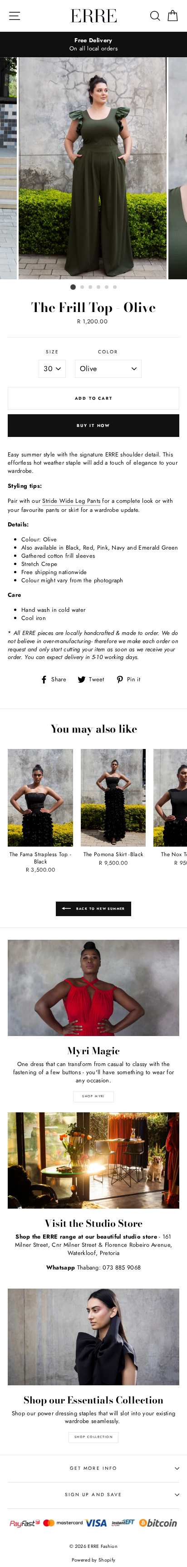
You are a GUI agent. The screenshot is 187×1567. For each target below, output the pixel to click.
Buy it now (93, 425)
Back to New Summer (99, 908)
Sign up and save (93, 1494)
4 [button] (99, 287)
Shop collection (93, 1437)
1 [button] (73, 287)
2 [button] (82, 287)
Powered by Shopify (94, 1560)
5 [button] (107, 287)
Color (108, 352)
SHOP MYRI (93, 1096)
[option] (93, 44)
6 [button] (115, 287)
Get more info (93, 1468)
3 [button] (91, 287)
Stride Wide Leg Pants (71, 501)
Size (52, 352)
